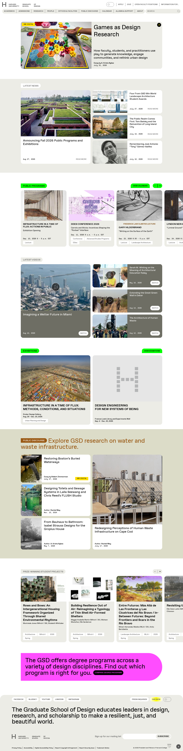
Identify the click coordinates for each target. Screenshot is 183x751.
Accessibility (28, 748)
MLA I (146, 634)
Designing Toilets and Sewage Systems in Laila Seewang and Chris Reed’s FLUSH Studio (65, 492)
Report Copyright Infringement (66, 748)
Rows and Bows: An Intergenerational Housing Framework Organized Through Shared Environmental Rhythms (41, 613)
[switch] (110, 4)
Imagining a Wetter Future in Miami (47, 315)
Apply (120, 4)
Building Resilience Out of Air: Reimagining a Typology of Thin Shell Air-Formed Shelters (90, 611)
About (140, 11)
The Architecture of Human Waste (144, 319)
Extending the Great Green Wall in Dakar (143, 294)
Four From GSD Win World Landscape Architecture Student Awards (143, 96)
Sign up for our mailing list (108, 736)
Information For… (170, 4)
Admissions (24, 11)
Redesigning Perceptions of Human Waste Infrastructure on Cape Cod (124, 530)
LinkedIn (59, 699)
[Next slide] (160, 185)
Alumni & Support (124, 11)
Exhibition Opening (40, 227)
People (50, 11)
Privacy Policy (17, 748)
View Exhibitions (152, 351)
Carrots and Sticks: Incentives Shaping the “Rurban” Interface (90, 227)
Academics (9, 11)
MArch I (42, 634)
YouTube (46, 699)
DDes (75, 243)
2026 (52, 634)
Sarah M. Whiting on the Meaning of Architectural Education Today (142, 270)
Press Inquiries (139, 699)
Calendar (107, 11)
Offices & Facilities (67, 11)
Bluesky (33, 699)
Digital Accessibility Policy (44, 748)
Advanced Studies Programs (98, 239)
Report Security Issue (86, 748)
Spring (27, 638)
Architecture (30, 634)
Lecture (28, 243)
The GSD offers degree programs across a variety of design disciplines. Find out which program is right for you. (85, 667)
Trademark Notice (103, 748)
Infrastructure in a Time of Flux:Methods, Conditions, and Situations (54, 407)
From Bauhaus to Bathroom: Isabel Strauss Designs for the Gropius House (64, 525)
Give (129, 4)
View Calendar (140, 186)
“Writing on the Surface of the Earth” (136, 229)
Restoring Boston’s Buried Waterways (62, 460)
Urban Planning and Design (35, 421)
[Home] (31, 736)
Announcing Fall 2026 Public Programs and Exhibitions (53, 142)
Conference (77, 239)
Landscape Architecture (141, 243)
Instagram (73, 699)
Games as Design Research (117, 31)
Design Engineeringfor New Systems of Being (116, 407)
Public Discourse (89, 11)
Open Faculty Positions (146, 4)
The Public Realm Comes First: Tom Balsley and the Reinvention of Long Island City (143, 122)
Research (38, 11)
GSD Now (156, 699)
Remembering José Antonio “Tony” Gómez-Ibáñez (144, 145)
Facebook (19, 699)
